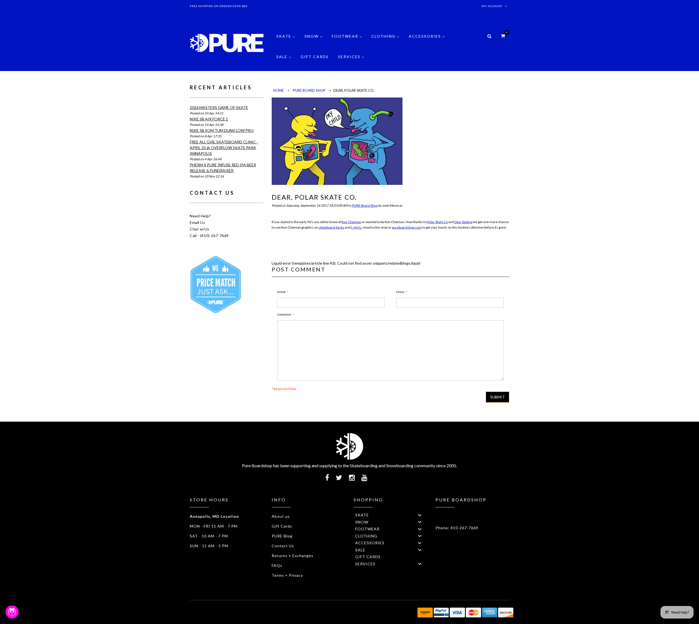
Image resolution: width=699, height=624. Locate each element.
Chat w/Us (199, 229)
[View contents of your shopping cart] (503, 35)
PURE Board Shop (365, 205)
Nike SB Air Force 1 (209, 119)
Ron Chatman (351, 222)
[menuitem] (286, 40)
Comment (284, 314)
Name (281, 292)
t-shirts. (356, 227)
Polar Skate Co (437, 222)
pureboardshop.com (407, 227)
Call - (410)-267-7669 (209, 235)
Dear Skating (463, 222)
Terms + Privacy (287, 575)
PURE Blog (282, 536)
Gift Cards (282, 526)
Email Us (197, 222)
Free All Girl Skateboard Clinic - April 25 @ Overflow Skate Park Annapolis (224, 148)
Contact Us (283, 545)
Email (400, 292)
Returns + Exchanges (292, 555)
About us (281, 516)
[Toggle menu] (419, 515)
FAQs (277, 565)
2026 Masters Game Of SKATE (219, 107)
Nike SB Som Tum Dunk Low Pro (222, 130)
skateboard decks (331, 227)
